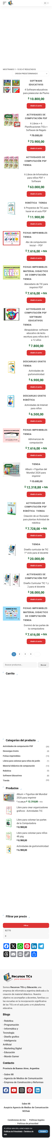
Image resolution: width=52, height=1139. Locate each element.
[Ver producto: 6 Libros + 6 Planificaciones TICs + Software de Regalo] (26, 132)
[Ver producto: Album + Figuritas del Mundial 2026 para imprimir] (26, 479)
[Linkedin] (38, 1090)
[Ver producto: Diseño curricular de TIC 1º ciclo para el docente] (26, 555)
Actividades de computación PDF (36, 116)
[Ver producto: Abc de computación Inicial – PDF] (26, 246)
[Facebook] (6, 1090)
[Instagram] (22, 1090)
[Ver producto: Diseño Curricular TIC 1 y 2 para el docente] (26, 587)
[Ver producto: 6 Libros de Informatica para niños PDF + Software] (26, 176)
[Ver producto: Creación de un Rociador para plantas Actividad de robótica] (26, 519)
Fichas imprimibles (35, 233)
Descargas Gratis (34, 361)
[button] (43, 1131)
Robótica (31, 203)
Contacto (8, 1063)
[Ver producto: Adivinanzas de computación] (26, 443)
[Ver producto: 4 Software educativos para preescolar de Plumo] (26, 93)
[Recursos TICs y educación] (11, 3)
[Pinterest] (30, 1090)
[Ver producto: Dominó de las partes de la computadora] (26, 625)
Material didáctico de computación (35, 273)
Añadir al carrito (36, 106)
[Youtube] (14, 1090)
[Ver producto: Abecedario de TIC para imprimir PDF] (26, 284)
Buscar (43, 665)
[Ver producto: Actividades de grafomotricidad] (26, 375)
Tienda (27, 165)
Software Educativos (36, 83)
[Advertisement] (26, 34)
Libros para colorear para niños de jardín (21, 761)
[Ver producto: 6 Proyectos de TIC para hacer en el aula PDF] (26, 214)
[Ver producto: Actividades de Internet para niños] (26, 409)
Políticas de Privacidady (13, 1131)
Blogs (6, 1014)
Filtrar (26, 925)
